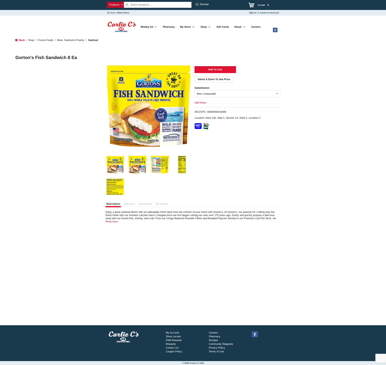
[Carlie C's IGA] (121, 26)
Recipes (213, 340)
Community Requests (221, 344)
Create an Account (269, 12)
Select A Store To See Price (214, 79)
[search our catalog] (127, 5)
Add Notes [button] (200, 102)
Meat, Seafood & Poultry (70, 40)
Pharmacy (214, 336)
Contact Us (172, 347)
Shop (31, 40)
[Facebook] (275, 31)
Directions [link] (162, 203)
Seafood (93, 40)
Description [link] (113, 203)
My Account (172, 332)
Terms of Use (216, 351)
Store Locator (173, 336)
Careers (213, 332)
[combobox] (115, 5)
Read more (112, 221)
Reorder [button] (204, 4)
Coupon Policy (174, 351)
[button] (115, 164)
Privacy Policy (217, 347)
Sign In (252, 12)
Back (21, 40)
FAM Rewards (174, 340)
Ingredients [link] (145, 203)
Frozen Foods (45, 40)
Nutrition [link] (129, 203)
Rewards (171, 344)
